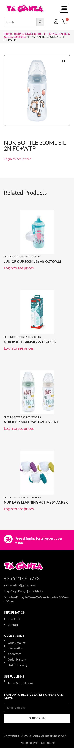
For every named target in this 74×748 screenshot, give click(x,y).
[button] (64, 8)
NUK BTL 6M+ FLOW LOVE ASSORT (31, 422)
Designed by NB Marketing (37, 742)
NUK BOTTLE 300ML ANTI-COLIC (30, 342)
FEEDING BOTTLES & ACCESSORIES (22, 256)
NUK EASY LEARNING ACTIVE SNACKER (36, 502)
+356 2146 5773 (22, 578)
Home (8, 33)
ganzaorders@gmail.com (19, 585)
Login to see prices (17, 159)
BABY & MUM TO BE (28, 33)
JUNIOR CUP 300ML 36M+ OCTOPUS (32, 261)
